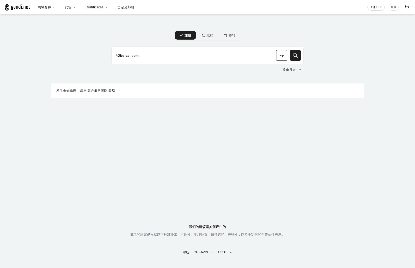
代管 (68, 7)
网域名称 (44, 7)
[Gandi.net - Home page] (17, 7)
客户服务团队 (97, 91)
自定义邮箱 (125, 7)
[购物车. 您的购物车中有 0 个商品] (407, 7)
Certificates (94, 7)
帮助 (186, 252)
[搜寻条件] (281, 55)
